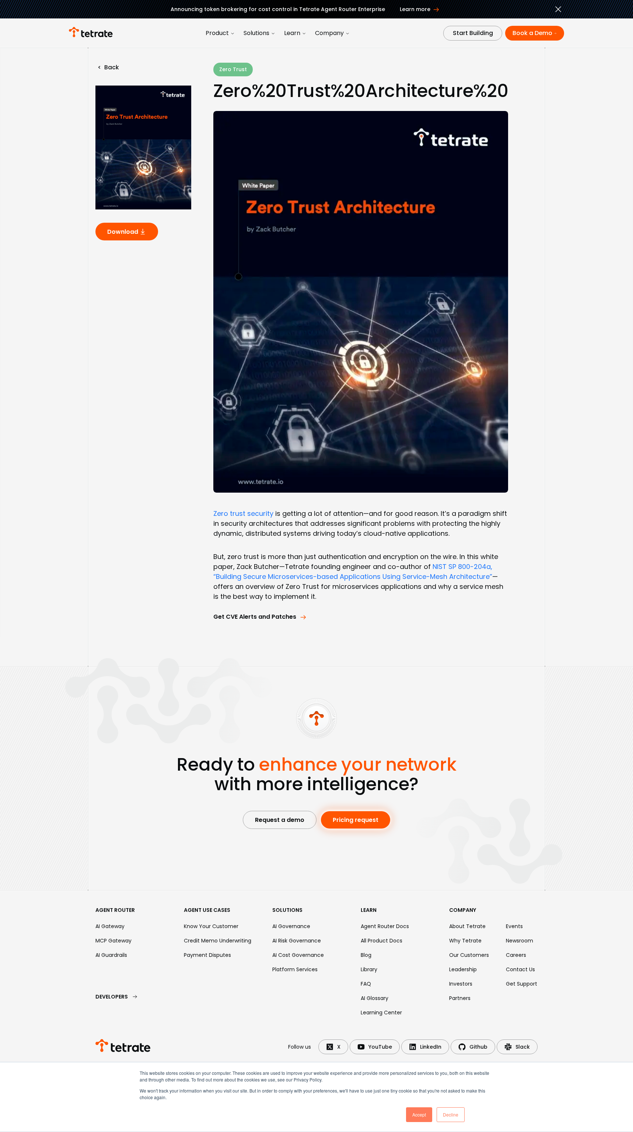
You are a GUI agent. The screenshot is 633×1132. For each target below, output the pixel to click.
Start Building (473, 33)
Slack (522, 1047)
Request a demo (279, 820)
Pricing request (355, 820)
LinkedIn (430, 1047)
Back (108, 67)
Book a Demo (532, 33)
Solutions (256, 33)
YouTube (380, 1047)
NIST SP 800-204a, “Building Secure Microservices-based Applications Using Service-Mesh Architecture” (352, 571)
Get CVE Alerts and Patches (254, 616)
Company (329, 33)
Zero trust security (243, 513)
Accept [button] (419, 1114)
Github (478, 1047)
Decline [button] (450, 1114)
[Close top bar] (558, 10)
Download (122, 232)
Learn (292, 33)
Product (217, 33)
